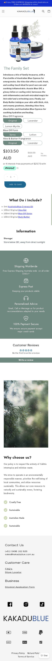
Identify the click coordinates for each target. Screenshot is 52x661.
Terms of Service (26, 657)
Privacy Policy (18, 653)
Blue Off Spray (25, 213)
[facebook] (10, 604)
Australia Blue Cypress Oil (20, 207)
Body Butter (24, 217)
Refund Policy (34, 653)
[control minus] (6, 177)
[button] (3, 11)
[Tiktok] (42, 604)
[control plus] (15, 177)
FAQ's (8, 569)
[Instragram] (26, 604)
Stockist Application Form (20, 587)
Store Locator (13, 572)
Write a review (26, 360)
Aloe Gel (22, 210)
